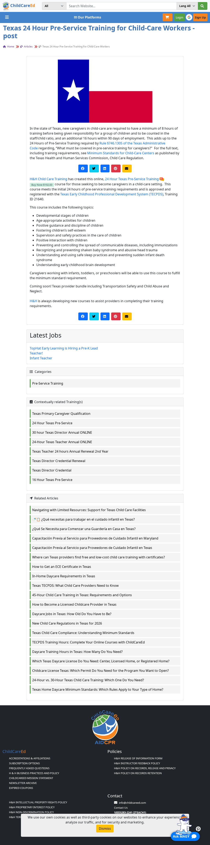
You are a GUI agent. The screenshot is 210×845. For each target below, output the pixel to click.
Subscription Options (24, 763)
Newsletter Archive (23, 783)
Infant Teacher (41, 358)
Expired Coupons (21, 788)
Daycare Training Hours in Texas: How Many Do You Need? (77, 651)
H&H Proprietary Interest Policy (32, 807)
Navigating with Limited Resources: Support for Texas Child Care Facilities (89, 510)
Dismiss (105, 828)
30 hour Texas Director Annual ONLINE (62, 432)
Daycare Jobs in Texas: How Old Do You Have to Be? (71, 614)
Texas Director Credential (51, 470)
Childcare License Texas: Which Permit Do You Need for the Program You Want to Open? (100, 670)
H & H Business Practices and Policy (34, 773)
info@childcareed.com (132, 803)
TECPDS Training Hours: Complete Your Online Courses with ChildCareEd (88, 642)
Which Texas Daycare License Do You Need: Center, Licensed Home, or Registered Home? (100, 661)
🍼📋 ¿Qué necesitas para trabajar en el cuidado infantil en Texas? (83, 519)
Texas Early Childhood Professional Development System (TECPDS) (111, 194)
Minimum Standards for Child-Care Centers (120, 153)
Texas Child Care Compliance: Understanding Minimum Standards (83, 633)
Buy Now (41, 185)
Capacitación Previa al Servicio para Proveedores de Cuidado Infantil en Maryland (95, 538)
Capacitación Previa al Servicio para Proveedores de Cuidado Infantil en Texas (92, 547)
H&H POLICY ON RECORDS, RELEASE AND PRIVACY (145, 768)
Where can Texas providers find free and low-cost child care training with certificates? (98, 557)
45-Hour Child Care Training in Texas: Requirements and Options (82, 595)
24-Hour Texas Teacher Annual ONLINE (62, 442)
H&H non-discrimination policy (31, 812)
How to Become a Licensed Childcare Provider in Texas (74, 604)
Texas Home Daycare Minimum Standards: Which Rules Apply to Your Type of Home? (97, 689)
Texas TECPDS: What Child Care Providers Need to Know (75, 585)
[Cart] (167, 17)
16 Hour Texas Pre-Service (52, 479)
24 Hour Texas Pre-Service (52, 423)
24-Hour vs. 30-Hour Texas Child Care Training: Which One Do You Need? (88, 680)
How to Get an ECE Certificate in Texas (61, 566)
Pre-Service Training (47, 383)
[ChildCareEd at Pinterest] (198, 828)
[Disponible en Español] (162, 179)
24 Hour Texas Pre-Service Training (132, 179)
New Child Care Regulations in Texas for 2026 (67, 623)
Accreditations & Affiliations (29, 758)
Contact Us (121, 807)
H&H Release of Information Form (138, 758)
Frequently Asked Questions (29, 768)
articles (28, 46)
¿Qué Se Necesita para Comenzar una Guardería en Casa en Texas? (84, 529)
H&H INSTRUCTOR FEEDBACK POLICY (137, 763)
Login (179, 17)
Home (10, 46)
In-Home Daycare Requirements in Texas (63, 576)
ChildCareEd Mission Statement (31, 778)
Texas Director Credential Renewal (58, 461)
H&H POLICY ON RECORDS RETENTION (138, 773)
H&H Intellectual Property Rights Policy (38, 802)
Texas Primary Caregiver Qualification (61, 413)
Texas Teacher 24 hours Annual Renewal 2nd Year (70, 451)
